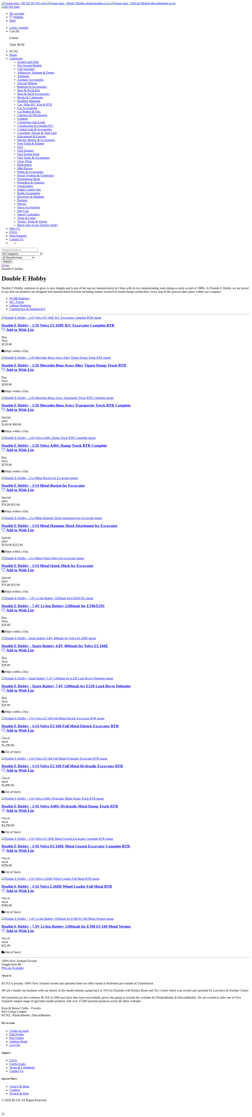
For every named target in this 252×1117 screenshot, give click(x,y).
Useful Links (17, 1064)
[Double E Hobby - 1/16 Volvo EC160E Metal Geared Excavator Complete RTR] (57, 838)
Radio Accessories (28, 193)
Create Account (19, 1030)
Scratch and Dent (28, 62)
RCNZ (13, 51)
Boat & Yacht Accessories (33, 94)
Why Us (14, 228)
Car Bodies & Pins (29, 111)
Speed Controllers (28, 214)
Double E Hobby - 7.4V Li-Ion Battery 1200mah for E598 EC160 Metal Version (66, 926)
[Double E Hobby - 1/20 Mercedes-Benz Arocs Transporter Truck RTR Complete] (58, 398)
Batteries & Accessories (32, 86)
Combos (22, 118)
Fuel (20, 147)
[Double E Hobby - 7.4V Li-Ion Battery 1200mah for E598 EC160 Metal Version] (58, 918)
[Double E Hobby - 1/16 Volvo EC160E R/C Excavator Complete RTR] (51, 317)
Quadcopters (25, 186)
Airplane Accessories (30, 79)
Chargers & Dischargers (32, 115)
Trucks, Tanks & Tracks (32, 221)
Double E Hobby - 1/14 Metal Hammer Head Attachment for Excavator (59, 526)
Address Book (18, 1041)
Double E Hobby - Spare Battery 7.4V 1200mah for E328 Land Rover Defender (66, 686)
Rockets (22, 200)
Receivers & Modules (30, 196)
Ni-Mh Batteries (19, 298)
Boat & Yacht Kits (28, 90)
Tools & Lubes (26, 218)
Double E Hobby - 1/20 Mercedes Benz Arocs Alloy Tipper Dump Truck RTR (64, 365)
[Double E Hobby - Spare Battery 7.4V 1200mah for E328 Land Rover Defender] (57, 678)
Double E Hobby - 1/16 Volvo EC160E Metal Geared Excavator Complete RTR (66, 846)
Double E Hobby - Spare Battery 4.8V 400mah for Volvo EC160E (55, 646)
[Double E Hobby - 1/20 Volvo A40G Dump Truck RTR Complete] (49, 438)
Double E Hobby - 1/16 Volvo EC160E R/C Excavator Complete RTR (58, 325)
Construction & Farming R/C (35, 125)
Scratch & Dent (19, 1093)
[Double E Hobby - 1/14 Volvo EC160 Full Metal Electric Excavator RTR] (53, 718)
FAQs (13, 232)
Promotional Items (28, 179)
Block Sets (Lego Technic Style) (37, 225)
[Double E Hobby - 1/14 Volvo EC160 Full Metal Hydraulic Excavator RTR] (54, 758)
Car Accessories (27, 108)
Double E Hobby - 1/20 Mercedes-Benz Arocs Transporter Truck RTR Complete (66, 405)
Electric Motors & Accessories (36, 140)
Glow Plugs (24, 161)
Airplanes (23, 76)
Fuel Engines (25, 150)
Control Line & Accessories (34, 129)
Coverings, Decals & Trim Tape (37, 133)
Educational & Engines (31, 136)
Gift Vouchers (26, 69)
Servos (21, 203)
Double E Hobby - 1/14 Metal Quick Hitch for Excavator (47, 566)
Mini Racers (24, 168)
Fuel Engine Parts (28, 154)
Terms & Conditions (22, 1067)
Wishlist (18, 17)
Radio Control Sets (29, 189)
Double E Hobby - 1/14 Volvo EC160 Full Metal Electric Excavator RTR (60, 726)
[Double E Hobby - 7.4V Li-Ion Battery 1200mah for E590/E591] (48, 598)
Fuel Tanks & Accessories (33, 157)
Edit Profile (16, 1034)
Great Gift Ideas (19, 1086)
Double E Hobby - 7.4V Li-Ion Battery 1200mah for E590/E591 (53, 606)
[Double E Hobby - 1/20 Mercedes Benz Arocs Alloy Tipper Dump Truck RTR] (56, 357)
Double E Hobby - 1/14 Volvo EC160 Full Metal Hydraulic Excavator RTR (62, 766)
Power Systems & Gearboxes (35, 175)
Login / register (18, 27)
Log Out (14, 1045)
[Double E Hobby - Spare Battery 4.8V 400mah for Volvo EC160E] (49, 638)
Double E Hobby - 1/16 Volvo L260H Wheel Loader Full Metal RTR (57, 886)
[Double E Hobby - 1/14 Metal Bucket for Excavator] (40, 478)
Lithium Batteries (20, 305)
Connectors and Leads (31, 122)
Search (7, 261)
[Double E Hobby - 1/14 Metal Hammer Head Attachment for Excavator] (52, 518)
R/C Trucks (16, 302)
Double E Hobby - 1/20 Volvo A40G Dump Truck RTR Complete (54, 445)
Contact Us (16, 239)
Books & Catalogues (30, 97)
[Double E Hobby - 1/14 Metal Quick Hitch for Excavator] (43, 558)
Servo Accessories (28, 207)
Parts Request (17, 235)
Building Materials (28, 101)
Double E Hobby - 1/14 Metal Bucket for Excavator (43, 485)
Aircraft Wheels (27, 83)
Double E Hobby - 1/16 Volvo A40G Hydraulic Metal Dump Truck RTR (60, 806)
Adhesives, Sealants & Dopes (35, 72)
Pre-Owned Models (29, 65)
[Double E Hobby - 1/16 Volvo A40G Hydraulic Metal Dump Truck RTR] (53, 798)
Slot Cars (23, 211)
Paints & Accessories (30, 172)
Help (12, 20)
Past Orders (16, 1038)
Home (13, 55)
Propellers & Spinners (30, 182)
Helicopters (24, 164)
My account (16, 13)
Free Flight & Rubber (30, 143)
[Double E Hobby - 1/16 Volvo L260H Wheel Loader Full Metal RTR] (51, 878)
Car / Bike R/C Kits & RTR (34, 104)
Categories (16, 58)
